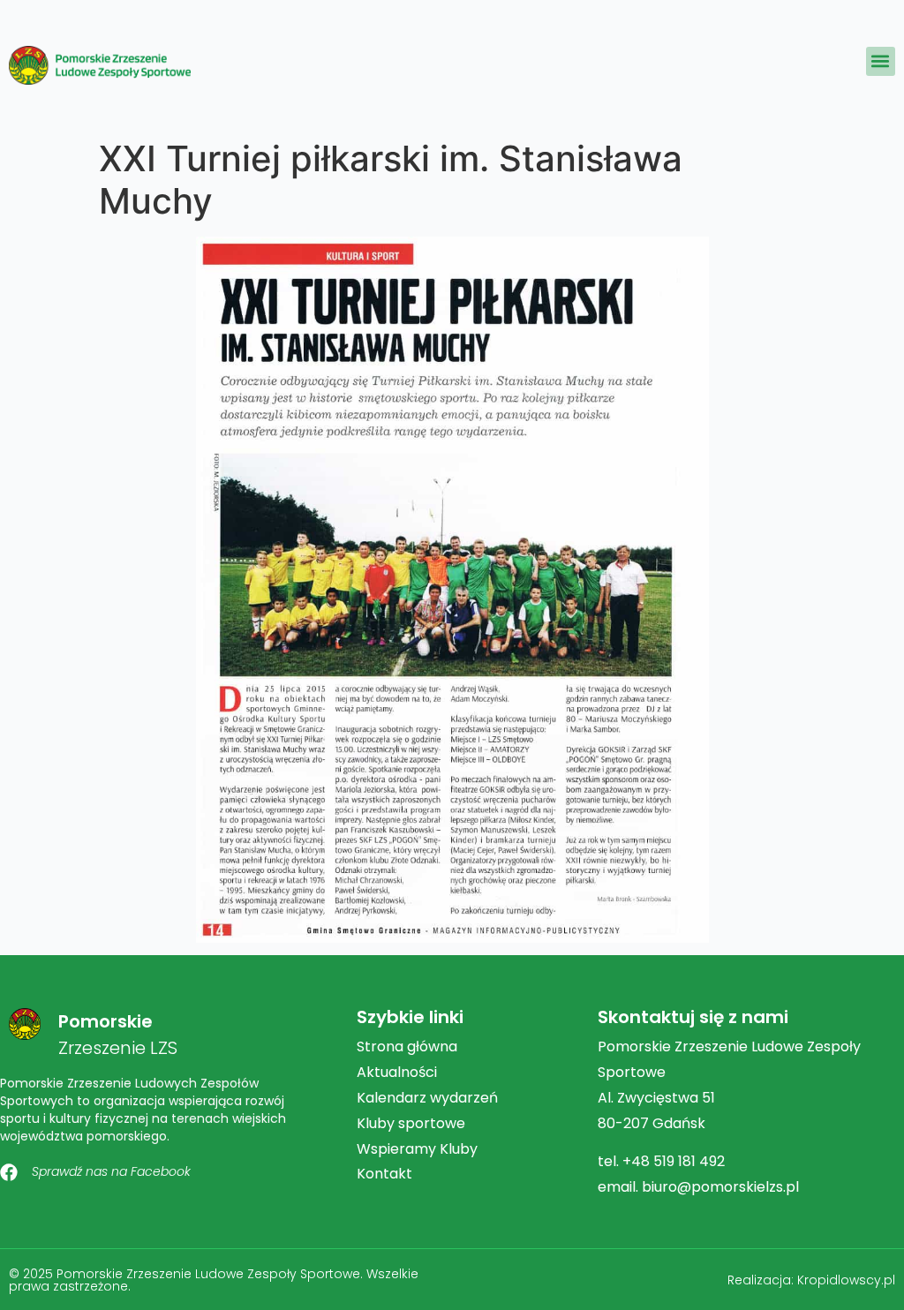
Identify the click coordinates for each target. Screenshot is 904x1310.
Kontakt (384, 1173)
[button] (880, 61)
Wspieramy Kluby (417, 1149)
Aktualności (397, 1072)
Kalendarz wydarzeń (427, 1098)
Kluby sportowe (411, 1123)
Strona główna (407, 1046)
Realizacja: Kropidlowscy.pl (811, 1280)
